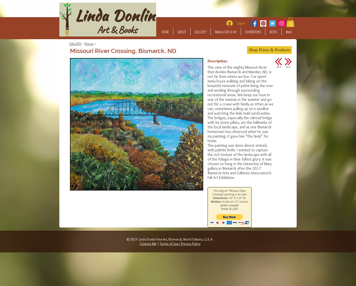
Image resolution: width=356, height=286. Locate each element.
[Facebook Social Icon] (254, 23)
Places (89, 44)
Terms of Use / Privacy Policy (180, 244)
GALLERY (75, 44)
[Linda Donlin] (263, 23)
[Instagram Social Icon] (282, 23)
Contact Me (148, 244)
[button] (200, 31)
